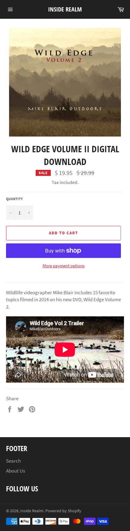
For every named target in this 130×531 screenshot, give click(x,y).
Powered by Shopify (63, 510)
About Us (15, 470)
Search (13, 460)
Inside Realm (65, 9)
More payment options (64, 266)
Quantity (14, 198)
